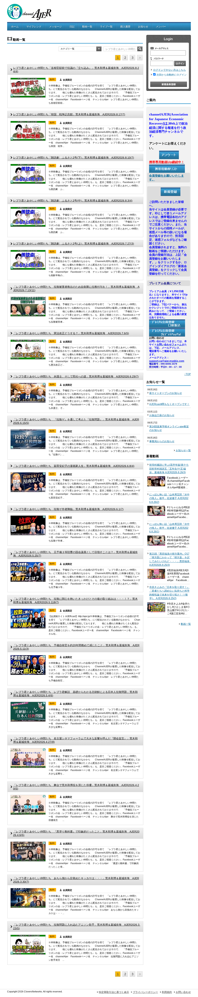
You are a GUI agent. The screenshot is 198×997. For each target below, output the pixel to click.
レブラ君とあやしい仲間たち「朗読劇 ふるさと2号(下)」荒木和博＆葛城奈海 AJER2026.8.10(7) (73, 157)
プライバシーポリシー (145, 992)
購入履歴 (125, 26)
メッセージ (55, 26)
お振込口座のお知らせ (161, 415)
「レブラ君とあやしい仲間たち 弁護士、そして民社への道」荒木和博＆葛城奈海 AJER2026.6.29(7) (76, 376)
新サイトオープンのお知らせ (165, 393)
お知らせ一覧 (183, 450)
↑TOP (187, 374)
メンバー (161, 26)
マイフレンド (33, 26)
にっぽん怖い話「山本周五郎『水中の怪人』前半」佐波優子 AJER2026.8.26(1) (169, 528)
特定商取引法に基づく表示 (114, 992)
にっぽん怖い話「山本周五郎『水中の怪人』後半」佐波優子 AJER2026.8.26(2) (169, 498)
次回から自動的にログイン (171, 74)
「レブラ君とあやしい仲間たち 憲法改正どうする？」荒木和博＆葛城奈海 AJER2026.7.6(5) (71, 333)
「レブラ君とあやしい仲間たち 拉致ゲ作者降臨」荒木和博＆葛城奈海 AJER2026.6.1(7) (68, 509)
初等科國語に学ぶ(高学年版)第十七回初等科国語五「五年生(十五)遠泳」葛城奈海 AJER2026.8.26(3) (169, 468)
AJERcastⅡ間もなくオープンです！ (169, 404)
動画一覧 (87, 26)
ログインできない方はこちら (169, 69)
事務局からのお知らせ (161, 441)
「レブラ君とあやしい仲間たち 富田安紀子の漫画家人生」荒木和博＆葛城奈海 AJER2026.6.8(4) (73, 465)
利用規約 (167, 992)
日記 (71, 26)
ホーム (15, 26)
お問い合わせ (183, 992)
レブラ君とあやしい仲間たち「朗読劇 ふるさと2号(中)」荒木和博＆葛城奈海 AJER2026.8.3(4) (72, 200)
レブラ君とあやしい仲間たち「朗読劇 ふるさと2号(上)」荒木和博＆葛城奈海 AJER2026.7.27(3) (73, 243)
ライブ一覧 (106, 26)
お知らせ (143, 26)
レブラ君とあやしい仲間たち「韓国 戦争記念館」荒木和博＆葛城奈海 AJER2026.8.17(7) (69, 114)
